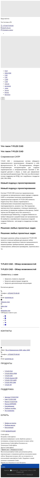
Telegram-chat (5, 302)
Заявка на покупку (10, 423)
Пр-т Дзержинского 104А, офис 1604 (17, 350)
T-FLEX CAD (9, 375)
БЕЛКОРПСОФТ (11, 431)
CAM (6, 81)
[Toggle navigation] (3, 98)
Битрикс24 (30, 474)
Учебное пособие (10, 408)
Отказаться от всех (16, 449)
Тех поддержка (9, 410)
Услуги (7, 90)
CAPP (6, 79)
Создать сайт (20, 472)
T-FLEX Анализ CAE (11, 378)
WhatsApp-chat (5, 310)
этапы (6, 88)
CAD (6, 75)
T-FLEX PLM (9, 371)
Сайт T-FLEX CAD (10, 399)
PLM (6, 71)
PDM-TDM (8, 73)
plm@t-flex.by (9, 297)
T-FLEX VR (8, 385)
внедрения (8, 86)
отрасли (7, 84)
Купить (7, 92)
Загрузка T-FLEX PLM (11, 397)
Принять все (5, 449)
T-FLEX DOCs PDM (11, 373)
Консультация (9, 427)
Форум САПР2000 (10, 404)
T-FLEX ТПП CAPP (11, 380)
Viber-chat (4, 306)
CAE (6, 77)
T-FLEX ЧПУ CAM (10, 382)
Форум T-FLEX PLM (11, 401)
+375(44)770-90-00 (13, 293)
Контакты (7, 94)
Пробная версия (10, 425)
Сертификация (9, 406)
